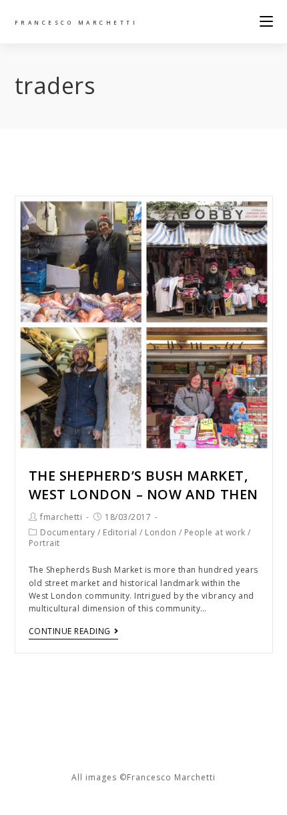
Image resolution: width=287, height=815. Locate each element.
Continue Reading (70, 632)
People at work (215, 532)
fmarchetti (61, 517)
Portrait (44, 543)
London (160, 532)
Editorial (120, 532)
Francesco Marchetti (76, 22)
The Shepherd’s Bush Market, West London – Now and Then (144, 485)
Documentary (67, 532)
